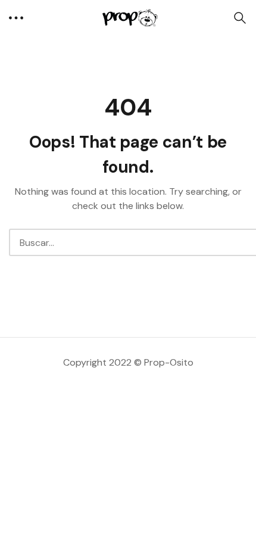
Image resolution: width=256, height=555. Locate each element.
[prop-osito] (128, 17)
